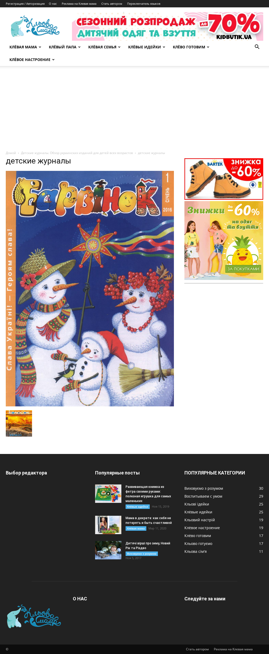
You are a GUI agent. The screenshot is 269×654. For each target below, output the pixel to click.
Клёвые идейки (137, 506)
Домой (11, 153)
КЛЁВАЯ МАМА (23, 46)
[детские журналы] (90, 405)
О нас (53, 4)
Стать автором (111, 4)
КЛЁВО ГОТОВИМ (189, 46)
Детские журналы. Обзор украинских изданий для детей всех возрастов (77, 153)
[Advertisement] (134, 111)
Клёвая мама (136, 528)
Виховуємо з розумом (141, 553)
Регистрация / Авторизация (25, 4)
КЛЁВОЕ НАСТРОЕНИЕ (29, 59)
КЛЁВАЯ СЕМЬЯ (102, 46)
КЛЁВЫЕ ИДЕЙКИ (144, 46)
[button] (257, 47)
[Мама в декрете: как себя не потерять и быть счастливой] (108, 525)
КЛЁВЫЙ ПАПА (62, 46)
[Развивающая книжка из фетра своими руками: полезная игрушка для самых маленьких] (108, 493)
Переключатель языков (143, 4)
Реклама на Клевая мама (79, 4)
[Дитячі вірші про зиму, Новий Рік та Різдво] (108, 550)
